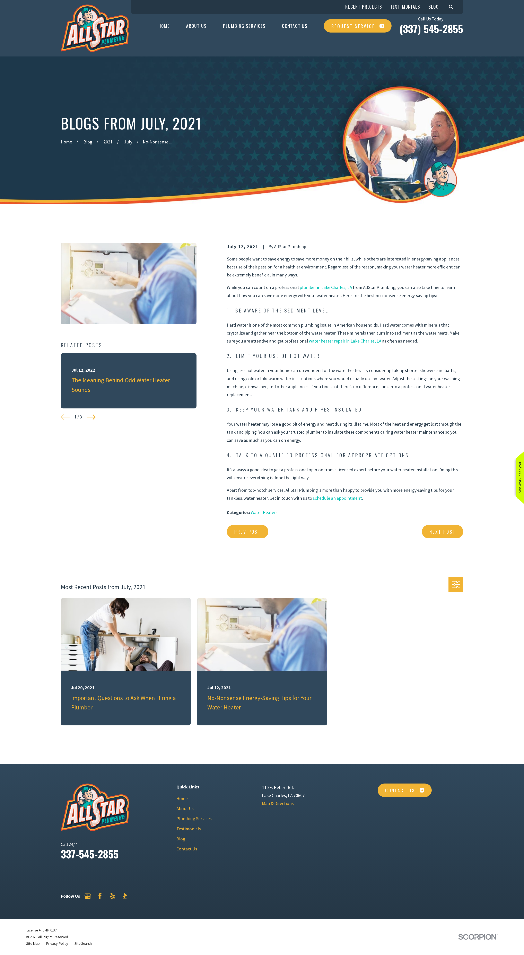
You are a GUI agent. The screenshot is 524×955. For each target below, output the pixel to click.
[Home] (95, 28)
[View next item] (91, 417)
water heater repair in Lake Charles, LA (345, 341)
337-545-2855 (90, 854)
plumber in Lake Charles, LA (326, 287)
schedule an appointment (337, 498)
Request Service (353, 26)
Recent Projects (363, 6)
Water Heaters (264, 512)
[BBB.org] (125, 896)
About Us (185, 808)
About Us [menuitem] (196, 26)
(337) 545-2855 (431, 28)
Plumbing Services (194, 818)
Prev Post (247, 531)
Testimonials (405, 6)
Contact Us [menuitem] (294, 26)
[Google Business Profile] (88, 896)
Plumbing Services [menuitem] (244, 26)
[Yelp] (112, 896)
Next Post (442, 531)
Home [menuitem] (164, 26)
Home (182, 798)
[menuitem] (33, 943)
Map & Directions (278, 803)
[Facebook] (100, 896)
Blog (433, 6)
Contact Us (186, 849)
